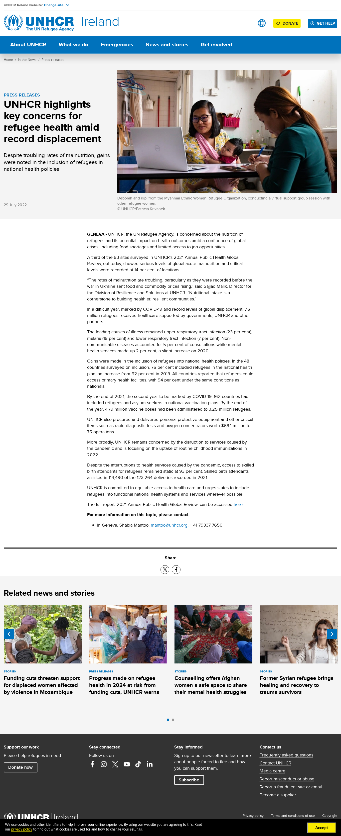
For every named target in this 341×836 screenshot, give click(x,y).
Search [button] (246, 23)
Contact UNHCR (275, 763)
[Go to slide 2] (174, 721)
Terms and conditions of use (293, 815)
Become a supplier (278, 795)
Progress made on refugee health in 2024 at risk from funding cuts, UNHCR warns (124, 685)
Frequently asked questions (286, 755)
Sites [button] (262, 23)
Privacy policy (253, 815)
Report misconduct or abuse (287, 779)
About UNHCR (28, 44)
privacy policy (21, 829)
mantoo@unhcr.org (169, 525)
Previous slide (9, 634)
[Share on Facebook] (176, 569)
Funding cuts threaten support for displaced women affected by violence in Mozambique (42, 685)
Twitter (115, 764)
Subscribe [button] (189, 780)
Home (8, 59)
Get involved (216, 44)
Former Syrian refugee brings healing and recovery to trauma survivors (296, 685)
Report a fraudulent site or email (291, 787)
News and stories (167, 44)
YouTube (127, 764)
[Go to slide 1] (169, 721)
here (238, 504)
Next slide (332, 634)
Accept (321, 828)
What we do (73, 44)
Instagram (104, 764)
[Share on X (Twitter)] (165, 569)
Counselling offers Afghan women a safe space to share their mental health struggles (210, 685)
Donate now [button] (20, 767)
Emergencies (117, 44)
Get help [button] (326, 23)
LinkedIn (150, 764)
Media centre (272, 771)
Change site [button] (53, 4)
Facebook (92, 764)
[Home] (39, 23)
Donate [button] (290, 23)
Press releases (52, 59)
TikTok (138, 764)
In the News (27, 59)
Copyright (329, 815)
